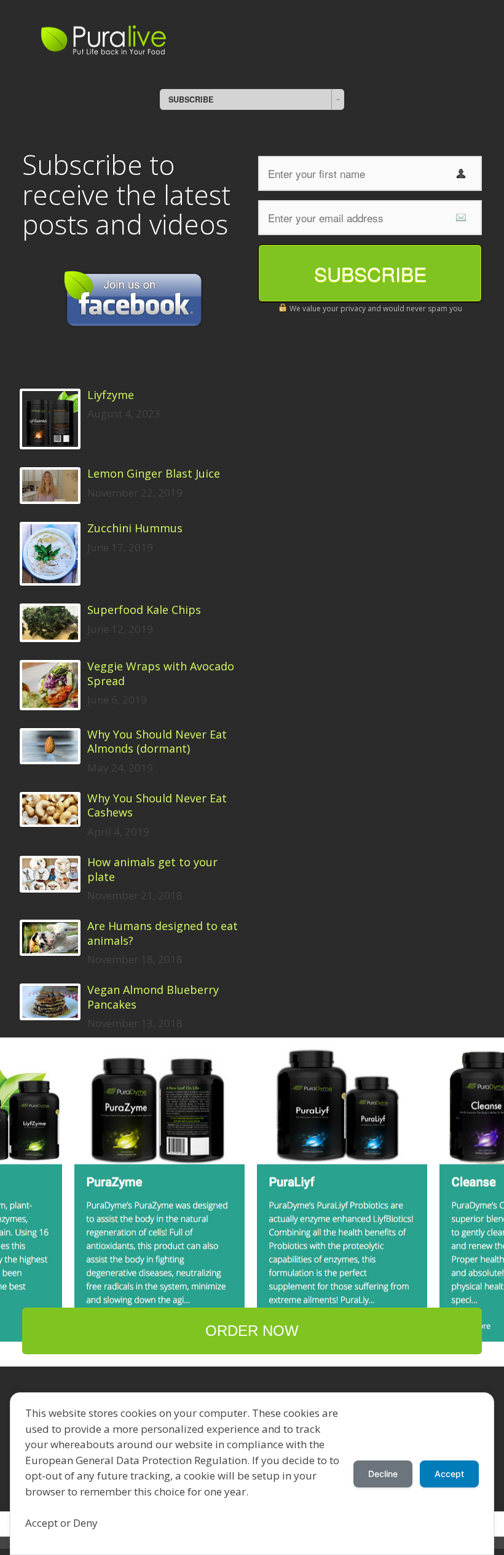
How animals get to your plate (152, 869)
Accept (449, 1473)
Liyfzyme (110, 395)
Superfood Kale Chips (144, 610)
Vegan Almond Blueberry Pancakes (153, 997)
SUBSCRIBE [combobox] (190, 99)
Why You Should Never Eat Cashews (157, 805)
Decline (383, 1473)
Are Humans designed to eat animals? (162, 933)
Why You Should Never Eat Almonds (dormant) (157, 741)
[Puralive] (145, 37)
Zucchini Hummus (135, 528)
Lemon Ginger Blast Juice (153, 474)
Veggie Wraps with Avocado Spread (160, 673)
